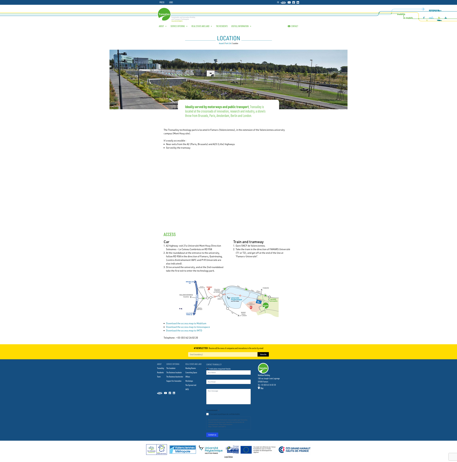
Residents (160, 372)
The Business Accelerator (174, 376)
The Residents (222, 26)
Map (262, 388)
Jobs (171, 2)
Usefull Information (240, 26)
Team (159, 376)
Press (161, 2)
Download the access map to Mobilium (186, 323)
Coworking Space (191, 372)
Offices (187, 376)
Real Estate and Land (200, 26)
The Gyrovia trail (190, 385)
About (161, 26)
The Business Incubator (174, 372)
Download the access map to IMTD (184, 330)
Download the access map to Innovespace (188, 326)
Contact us (212, 435)
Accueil (221, 43)
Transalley (160, 368)
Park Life (228, 43)
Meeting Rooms (190, 368)
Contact (294, 26)
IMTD (187, 389)
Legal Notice (228, 456)
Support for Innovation (173, 381)
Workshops (189, 381)
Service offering (178, 26)
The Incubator (171, 368)
